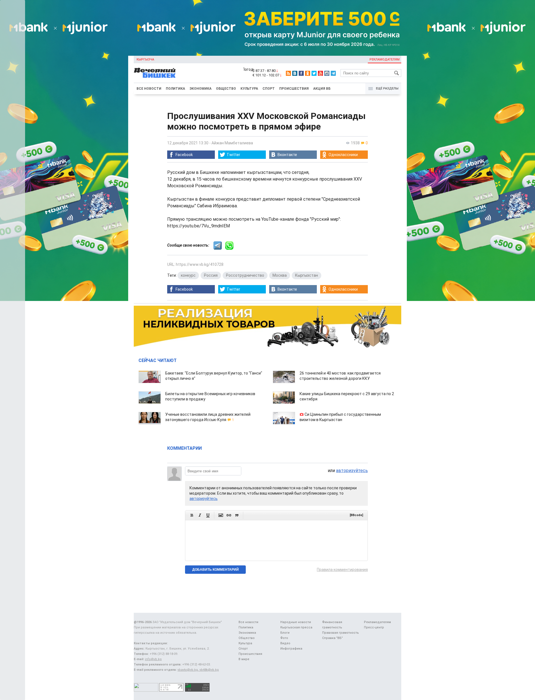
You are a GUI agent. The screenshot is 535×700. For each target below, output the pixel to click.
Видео (285, 643)
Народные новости (295, 622)
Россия (211, 275)
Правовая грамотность (340, 633)
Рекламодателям (384, 59)
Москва (280, 275)
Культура (249, 89)
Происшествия (294, 89)
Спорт (268, 89)
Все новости (149, 89)
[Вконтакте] (294, 73)
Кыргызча (145, 59)
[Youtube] (320, 73)
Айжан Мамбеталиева (232, 143)
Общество (226, 89)
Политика (175, 89)
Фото (284, 638)
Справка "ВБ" (332, 638)
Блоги (285, 633)
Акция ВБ (321, 89)
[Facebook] (301, 73)
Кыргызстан (306, 275)
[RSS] (288, 73)
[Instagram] (326, 73)
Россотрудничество (245, 275)
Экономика (200, 89)
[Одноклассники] (307, 73)
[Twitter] (314, 73)
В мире (244, 659)
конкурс (188, 275)
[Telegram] (333, 73)
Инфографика (291, 648)
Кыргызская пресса (296, 627)
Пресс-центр (374, 627)
